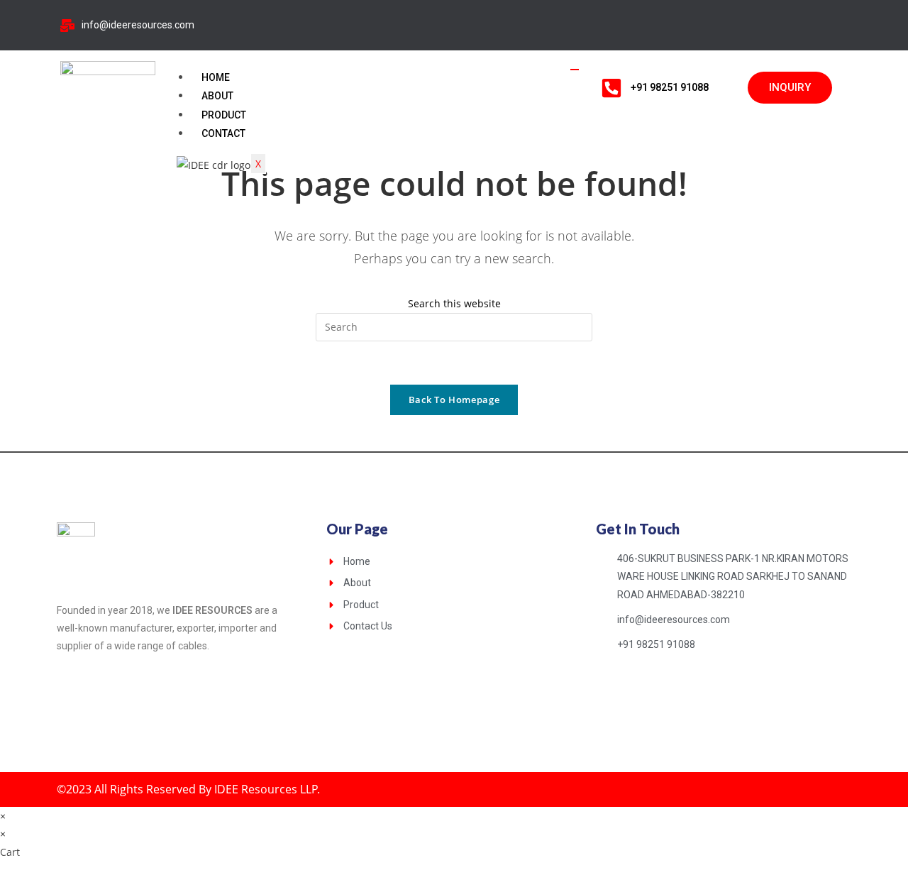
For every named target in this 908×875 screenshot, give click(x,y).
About (217, 95)
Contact (223, 133)
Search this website (454, 303)
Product (223, 115)
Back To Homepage (454, 399)
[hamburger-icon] (575, 69)
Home (215, 77)
